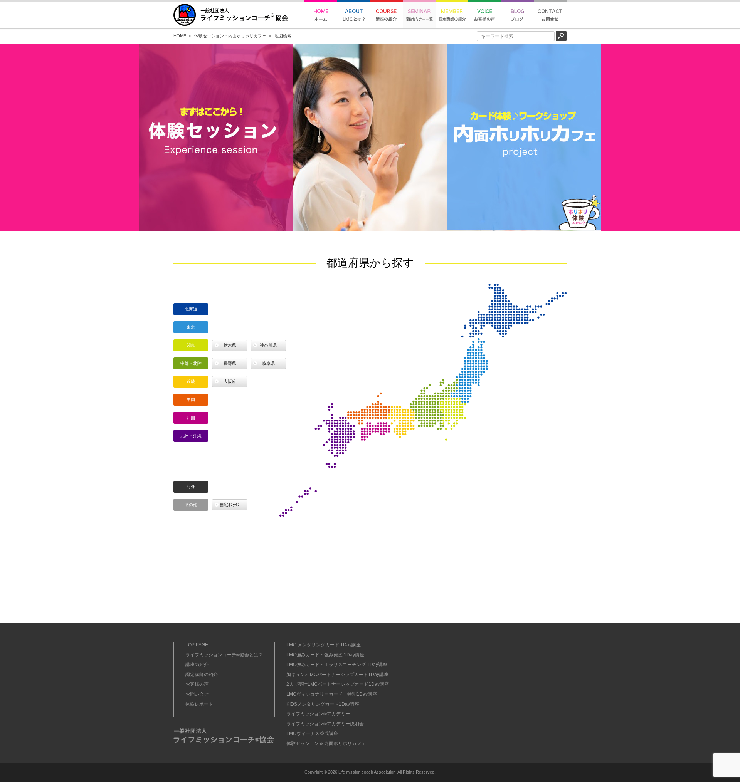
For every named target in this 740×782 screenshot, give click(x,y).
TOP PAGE (196, 645)
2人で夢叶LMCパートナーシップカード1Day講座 (337, 684)
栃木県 (230, 345)
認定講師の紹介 (201, 674)
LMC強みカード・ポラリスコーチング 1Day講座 (336, 664)
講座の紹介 (197, 664)
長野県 (230, 363)
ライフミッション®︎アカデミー (318, 714)
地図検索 (282, 36)
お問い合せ (197, 694)
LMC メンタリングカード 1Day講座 (323, 645)
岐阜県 (268, 363)
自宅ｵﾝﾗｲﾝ (230, 504)
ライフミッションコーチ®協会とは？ (224, 655)
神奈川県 (268, 345)
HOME (179, 36)
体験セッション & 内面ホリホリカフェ (326, 743)
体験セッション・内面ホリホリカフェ (230, 36)
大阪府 (230, 381)
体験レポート (199, 704)
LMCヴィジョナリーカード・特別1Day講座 (331, 694)
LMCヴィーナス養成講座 (312, 733)
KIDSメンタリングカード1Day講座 (322, 704)
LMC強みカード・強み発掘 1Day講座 (325, 655)
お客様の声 (197, 684)
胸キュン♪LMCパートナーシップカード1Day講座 (337, 674)
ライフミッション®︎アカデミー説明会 (325, 724)
